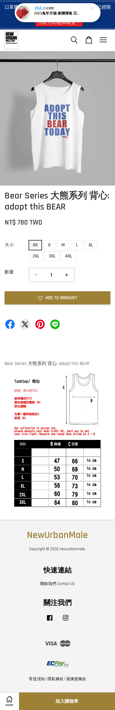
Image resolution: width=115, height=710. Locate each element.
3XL (52, 256)
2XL (36, 256)
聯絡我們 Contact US (57, 583)
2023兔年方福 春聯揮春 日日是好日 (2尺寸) (58, 13)
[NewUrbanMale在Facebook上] (49, 620)
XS (35, 245)
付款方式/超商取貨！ (59, 22)
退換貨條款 (76, 679)
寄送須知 (37, 679)
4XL (68, 256)
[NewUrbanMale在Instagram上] (65, 620)
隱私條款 (55, 679)
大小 (9, 245)
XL (91, 245)
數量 (9, 272)
